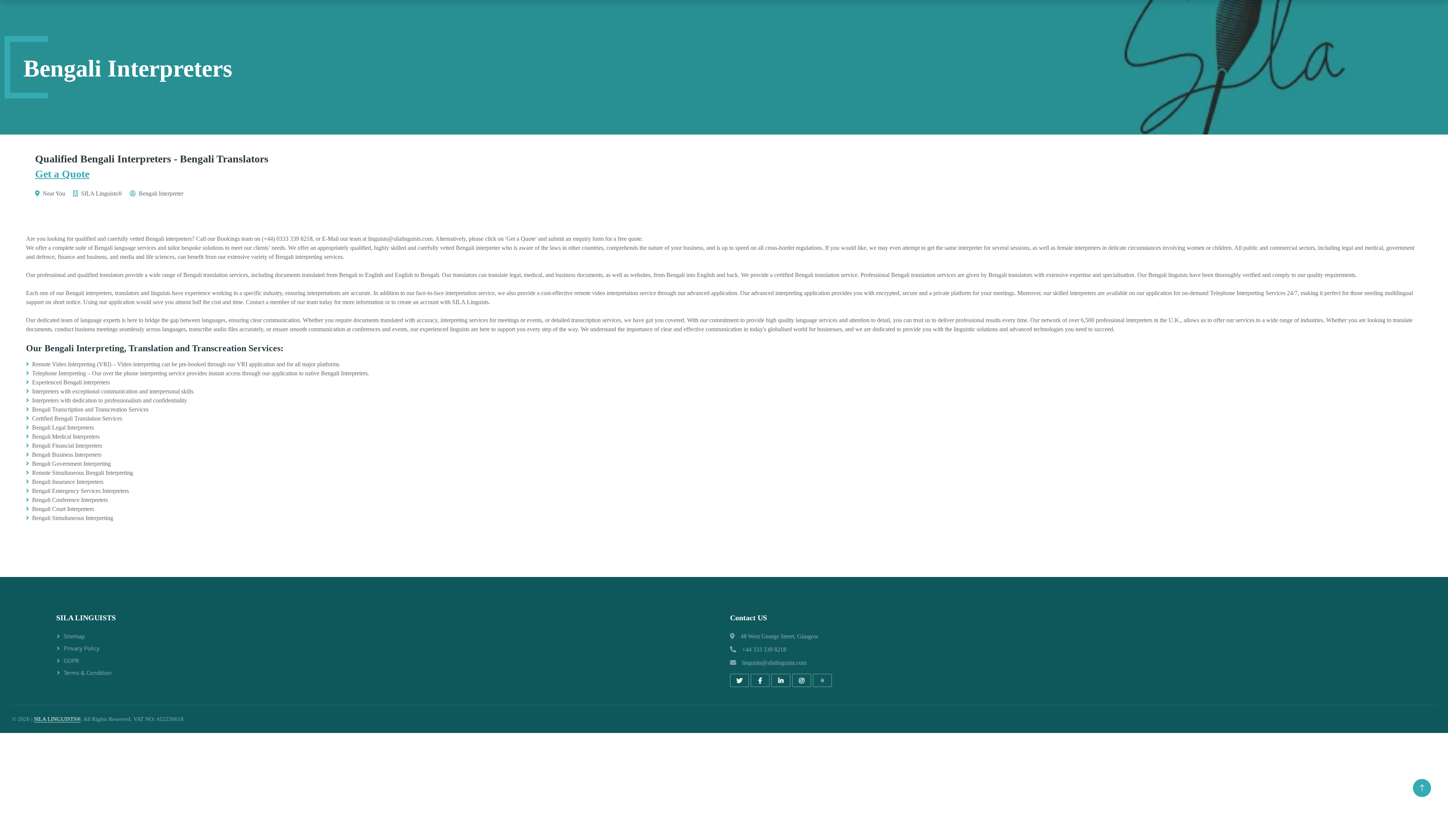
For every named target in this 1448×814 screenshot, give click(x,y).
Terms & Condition (88, 672)
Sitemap (74, 636)
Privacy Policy (82, 648)
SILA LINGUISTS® (57, 719)
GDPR (71, 660)
